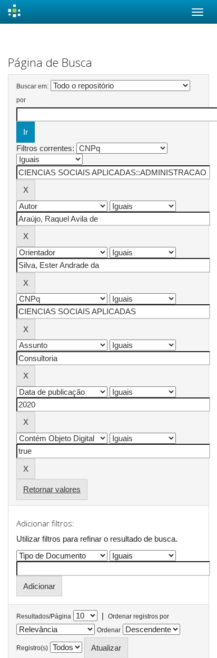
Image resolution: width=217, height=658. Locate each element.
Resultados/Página (43, 616)
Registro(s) (32, 648)
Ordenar (109, 630)
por (21, 100)
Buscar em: (32, 86)
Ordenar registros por (138, 616)
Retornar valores (52, 489)
